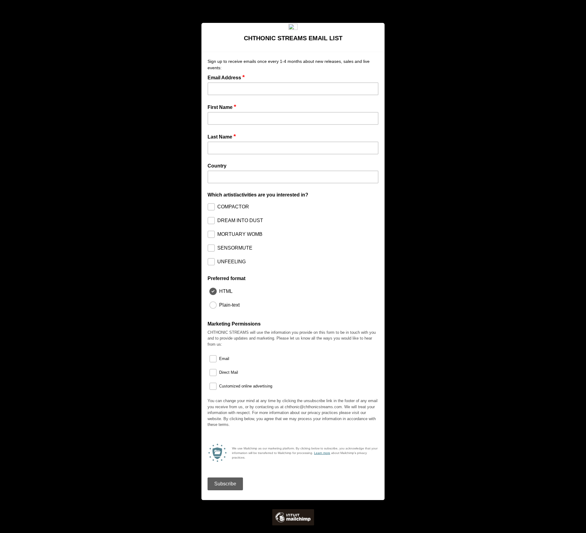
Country (217, 165)
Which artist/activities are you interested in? (258, 194)
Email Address (226, 77)
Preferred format (226, 278)
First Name (222, 106)
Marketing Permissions (234, 323)
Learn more (322, 453)
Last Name (222, 136)
